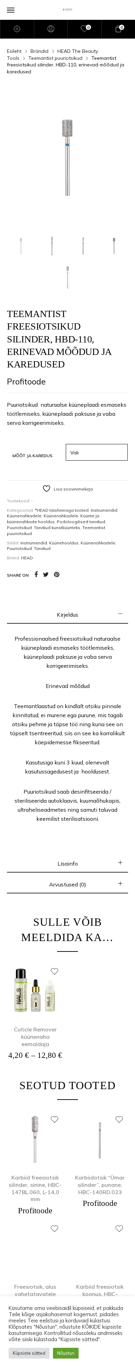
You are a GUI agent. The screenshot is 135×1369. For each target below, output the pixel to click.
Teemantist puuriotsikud (55, 58)
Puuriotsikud (19, 527)
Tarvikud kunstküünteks (57, 527)
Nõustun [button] (65, 1353)
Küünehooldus (64, 542)
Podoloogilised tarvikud (81, 521)
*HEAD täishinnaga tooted (62, 510)
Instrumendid (104, 510)
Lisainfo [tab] (67, 863)
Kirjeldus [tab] (67, 614)
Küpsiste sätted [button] (29, 1353)
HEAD (27, 557)
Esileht (14, 51)
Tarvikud (42, 548)
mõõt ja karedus (32, 455)
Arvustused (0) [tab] (67, 884)
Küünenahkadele (24, 515)
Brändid (39, 51)
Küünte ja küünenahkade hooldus (53, 518)
